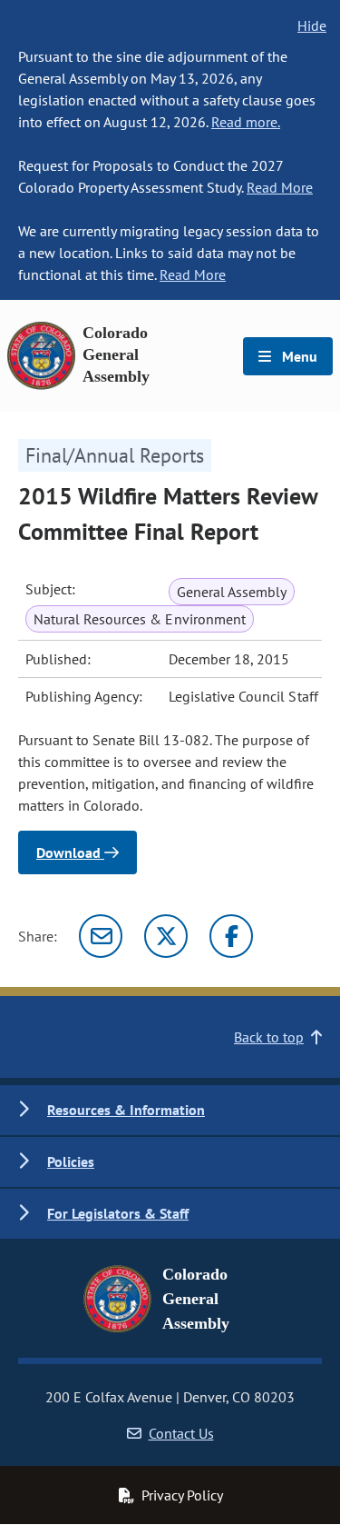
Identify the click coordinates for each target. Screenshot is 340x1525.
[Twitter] (166, 936)
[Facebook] (231, 936)
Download (70, 852)
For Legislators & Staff (118, 1213)
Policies (70, 1161)
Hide (311, 25)
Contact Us (181, 1433)
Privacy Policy (182, 1495)
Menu (297, 356)
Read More (280, 187)
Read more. (245, 122)
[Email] (100, 936)
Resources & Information (126, 1110)
